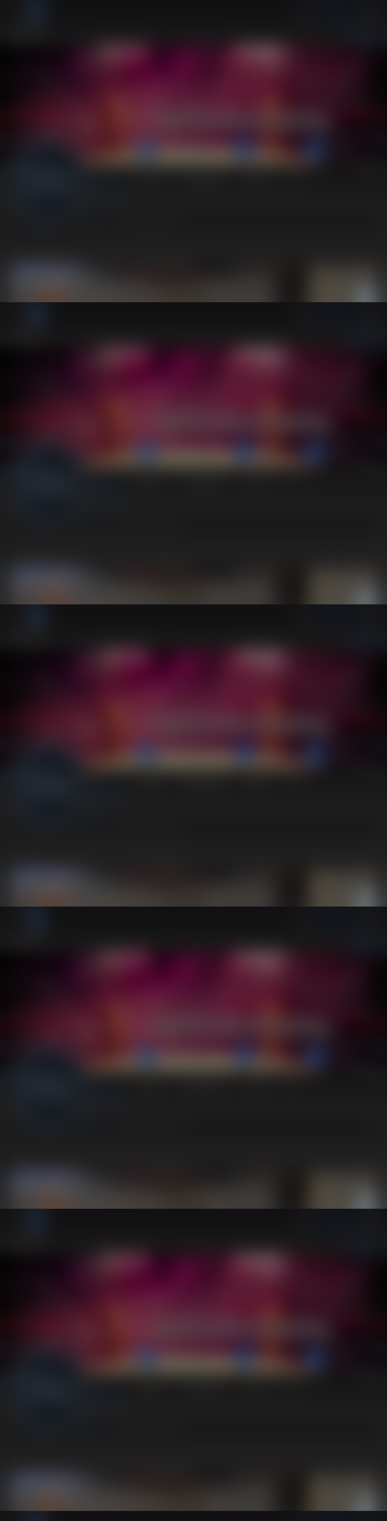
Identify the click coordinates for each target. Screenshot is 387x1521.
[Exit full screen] (371, 1509)
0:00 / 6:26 (95, 1509)
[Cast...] (322, 1509)
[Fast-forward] (64, 1509)
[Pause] (193, 760)
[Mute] (16, 1509)
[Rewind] (40, 1509)
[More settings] (347, 1509)
